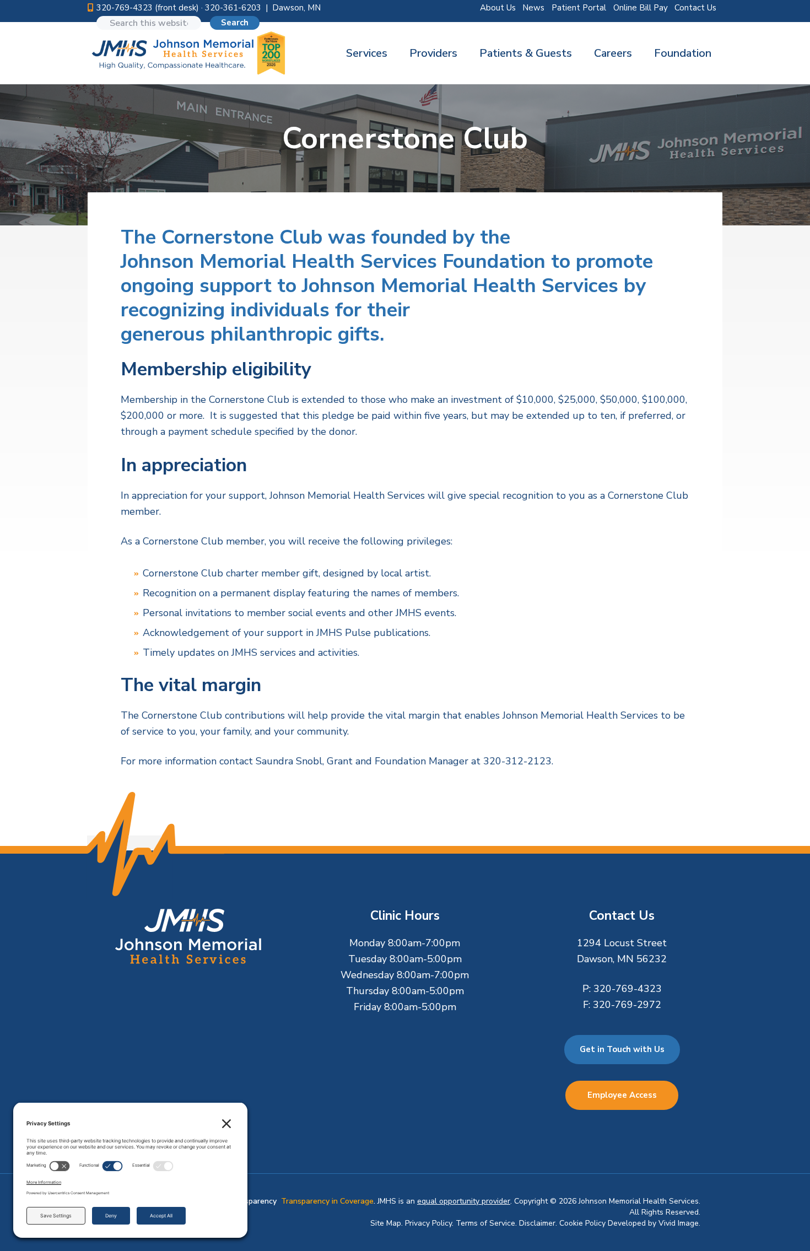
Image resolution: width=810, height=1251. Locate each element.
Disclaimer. (538, 1223)
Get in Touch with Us (622, 1049)
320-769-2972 (627, 1004)
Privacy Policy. (429, 1223)
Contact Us (695, 7)
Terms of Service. (486, 1223)
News (533, 7)
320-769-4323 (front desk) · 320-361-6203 (178, 7)
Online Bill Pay (640, 7)
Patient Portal (579, 7)
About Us (498, 7)
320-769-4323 (627, 988)
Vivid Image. (679, 1223)
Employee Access (622, 1095)
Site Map (385, 1223)
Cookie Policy (582, 1223)
